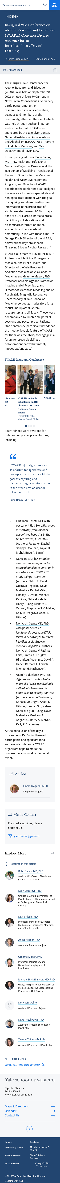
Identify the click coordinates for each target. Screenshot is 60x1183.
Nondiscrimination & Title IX (40, 1148)
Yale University (12, 1163)
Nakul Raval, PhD (27, 559)
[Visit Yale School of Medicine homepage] (30, 1080)
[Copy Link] (52, 853)
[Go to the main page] (17, 5)
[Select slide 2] (29, 426)
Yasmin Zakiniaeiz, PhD (30, 675)
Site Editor (35, 1142)
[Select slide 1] (26, 426)
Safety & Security (12, 1155)
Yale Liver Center (38, 133)
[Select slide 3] (31, 426)
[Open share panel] (55, 70)
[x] (29, 1129)
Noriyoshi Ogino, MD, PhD (32, 623)
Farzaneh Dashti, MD (29, 521)
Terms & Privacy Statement (37, 1156)
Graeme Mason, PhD (36, 276)
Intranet (8, 1142)
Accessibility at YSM (14, 1147)
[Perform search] (45, 5)
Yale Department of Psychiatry (24, 148)
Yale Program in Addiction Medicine (29, 144)
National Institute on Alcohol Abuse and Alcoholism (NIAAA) (27, 139)
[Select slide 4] (34, 426)
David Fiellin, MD (43, 254)
